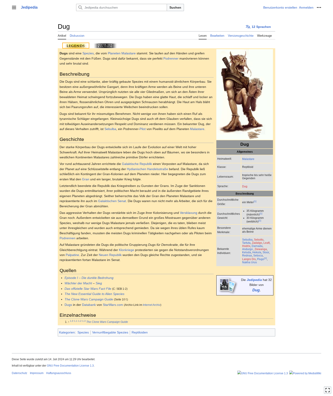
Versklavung (188, 213)
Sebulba (247, 239)
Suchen (175, 7)
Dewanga (261, 249)
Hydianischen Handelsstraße (147, 169)
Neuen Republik (110, 255)
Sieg (99, 283)
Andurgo (247, 249)
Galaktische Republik (137, 164)
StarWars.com (113, 305)
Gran (85, 179)
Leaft (266, 242)
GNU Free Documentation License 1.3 (70, 365)
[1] (255, 201)
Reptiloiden (140, 332)
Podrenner (171, 58)
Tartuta (246, 242)
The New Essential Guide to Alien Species (94, 294)
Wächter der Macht (78, 283)
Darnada (257, 245)
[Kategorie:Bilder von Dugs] (227, 285)
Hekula (256, 252)
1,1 (75, 321)
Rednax (247, 255)
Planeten (114, 53)
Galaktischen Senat (112, 201)
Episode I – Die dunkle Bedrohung (89, 278)
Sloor (266, 252)
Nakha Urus (249, 262)
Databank (89, 305)
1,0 (71, 321)
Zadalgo (257, 242)
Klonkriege (126, 250)
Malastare (248, 158)
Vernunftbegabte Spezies (110, 332)
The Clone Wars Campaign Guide (89, 299)
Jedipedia (254, 280)
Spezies (88, 53)
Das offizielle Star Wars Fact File (88, 288)
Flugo (260, 259)
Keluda (246, 252)
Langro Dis (249, 259)
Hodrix (246, 245)
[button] (14, 7)
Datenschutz (19, 373)
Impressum (36, 373)
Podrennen (67, 238)
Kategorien (67, 332)
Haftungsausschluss (58, 373)
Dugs (68, 305)
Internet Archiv (151, 304)
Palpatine (72, 255)
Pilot (143, 129)
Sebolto (258, 239)
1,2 (80, 321)
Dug (244, 186)
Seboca (258, 255)
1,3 (84, 321)
